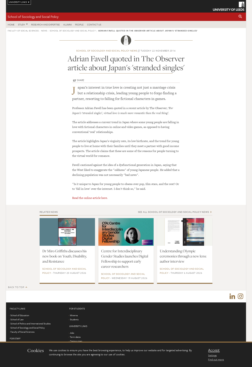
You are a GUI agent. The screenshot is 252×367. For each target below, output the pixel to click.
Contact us (94, 24)
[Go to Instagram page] (240, 296)
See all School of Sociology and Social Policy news (173, 212)
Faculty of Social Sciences (23, 30)
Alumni (67, 24)
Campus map (76, 341)
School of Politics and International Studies (30, 323)
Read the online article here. (90, 198)
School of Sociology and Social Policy (33, 16)
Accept (214, 350)
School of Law (16, 319)
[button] (240, 16)
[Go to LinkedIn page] (232, 296)
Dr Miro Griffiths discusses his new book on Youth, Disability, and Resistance (64, 256)
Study (21, 24)
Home (11, 24)
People (79, 24)
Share (80, 80)
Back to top (16, 287)
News (44, 30)
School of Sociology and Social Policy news (106, 50)
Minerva (74, 315)
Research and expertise (45, 24)
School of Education (19, 315)
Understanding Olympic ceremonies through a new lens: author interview (183, 256)
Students (74, 319)
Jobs (72, 333)
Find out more (216, 359)
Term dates (75, 337)
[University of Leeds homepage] (228, 6)
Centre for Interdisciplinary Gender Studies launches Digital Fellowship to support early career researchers (124, 258)
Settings (212, 355)
